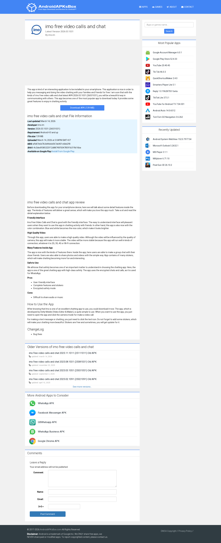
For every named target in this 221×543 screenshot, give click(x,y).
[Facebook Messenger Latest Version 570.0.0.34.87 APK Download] (32, 412)
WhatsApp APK (46, 403)
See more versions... (82, 387)
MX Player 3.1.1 (160, 152)
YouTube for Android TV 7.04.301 (168, 104)
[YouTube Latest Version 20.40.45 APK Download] (147, 65)
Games (158, 7)
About (173, 7)
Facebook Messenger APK (52, 412)
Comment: (38, 472)
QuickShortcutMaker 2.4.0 (165, 78)
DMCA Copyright (168, 531)
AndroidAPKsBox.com (50, 529)
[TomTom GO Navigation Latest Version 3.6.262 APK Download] (147, 117)
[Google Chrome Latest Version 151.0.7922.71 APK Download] (32, 441)
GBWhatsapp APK (47, 422)
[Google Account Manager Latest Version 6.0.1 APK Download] (147, 52)
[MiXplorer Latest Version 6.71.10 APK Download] (147, 158)
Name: (40, 492)
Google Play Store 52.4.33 (165, 59)
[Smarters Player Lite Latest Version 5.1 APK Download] (147, 84)
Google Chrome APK (48, 441)
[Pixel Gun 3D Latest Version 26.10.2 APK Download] (147, 165)
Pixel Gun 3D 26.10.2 (162, 165)
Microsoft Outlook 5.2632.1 (165, 145)
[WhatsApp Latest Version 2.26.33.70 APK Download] (32, 403)
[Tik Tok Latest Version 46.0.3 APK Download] (147, 71)
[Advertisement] (82, 62)
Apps (145, 7)
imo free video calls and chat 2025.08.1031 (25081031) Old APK (63, 361)
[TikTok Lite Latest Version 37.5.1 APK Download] (147, 97)
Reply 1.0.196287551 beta (165, 91)
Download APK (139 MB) (82, 107)
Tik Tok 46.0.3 (159, 72)
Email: (40, 499)
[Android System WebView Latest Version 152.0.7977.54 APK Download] (147, 139)
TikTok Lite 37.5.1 (161, 97)
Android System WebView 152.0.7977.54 (172, 139)
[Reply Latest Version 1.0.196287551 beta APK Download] (147, 91)
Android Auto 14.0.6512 (164, 110)
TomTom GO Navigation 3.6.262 (168, 117)
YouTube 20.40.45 (161, 65)
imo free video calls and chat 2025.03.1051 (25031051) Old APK (63, 370)
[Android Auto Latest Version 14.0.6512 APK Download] (147, 110)
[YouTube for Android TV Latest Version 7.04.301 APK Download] (147, 104)
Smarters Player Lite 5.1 (164, 85)
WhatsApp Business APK (51, 431)
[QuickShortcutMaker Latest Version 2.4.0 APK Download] (147, 78)
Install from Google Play (63, 151)
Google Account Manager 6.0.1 (167, 52)
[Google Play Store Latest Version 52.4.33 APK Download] (147, 59)
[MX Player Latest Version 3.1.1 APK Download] (147, 152)
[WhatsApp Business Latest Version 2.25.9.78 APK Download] (32, 431)
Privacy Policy (185, 531)
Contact (189, 7)
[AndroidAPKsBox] (51, 7)
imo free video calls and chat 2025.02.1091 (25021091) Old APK (63, 379)
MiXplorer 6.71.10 (161, 158)
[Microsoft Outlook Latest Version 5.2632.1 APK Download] (147, 145)
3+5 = (41, 506)
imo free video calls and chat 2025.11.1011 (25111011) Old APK (63, 353)
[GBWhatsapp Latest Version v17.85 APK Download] (32, 422)
